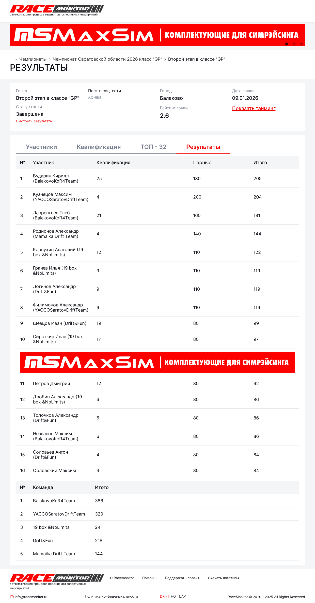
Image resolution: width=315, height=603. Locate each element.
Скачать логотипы (223, 578)
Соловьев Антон (50, 452)
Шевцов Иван (48, 323)
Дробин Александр (54, 396)
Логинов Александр (54, 286)
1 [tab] (286, 44)
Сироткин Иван (50, 336)
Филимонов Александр (58, 304)
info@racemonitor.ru (30, 597)
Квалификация (99, 146)
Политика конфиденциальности (111, 596)
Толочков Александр (56, 415)
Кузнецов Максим (52, 194)
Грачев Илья (47, 268)
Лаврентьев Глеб (51, 212)
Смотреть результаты (34, 121)
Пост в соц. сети (104, 91)
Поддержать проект (182, 578)
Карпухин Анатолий (55, 249)
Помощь (149, 578)
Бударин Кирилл (51, 175)
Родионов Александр (56, 231)
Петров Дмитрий (51, 383)
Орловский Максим (54, 470)
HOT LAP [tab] (178, 596)
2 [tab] (294, 44)
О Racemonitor (122, 578)
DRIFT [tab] (165, 596)
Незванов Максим (52, 433)
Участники (41, 146)
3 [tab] (301, 44)
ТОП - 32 (154, 146)
